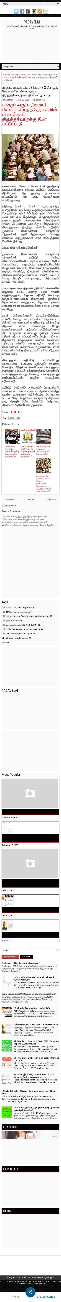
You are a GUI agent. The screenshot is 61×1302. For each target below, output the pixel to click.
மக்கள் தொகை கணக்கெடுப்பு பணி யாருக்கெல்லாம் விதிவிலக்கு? (30, 883)
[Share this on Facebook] (11, 412)
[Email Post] (4, 418)
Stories (15, 1297)
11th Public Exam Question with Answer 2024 (22, 629)
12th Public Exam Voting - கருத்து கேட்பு (25, 909)
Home (6, 74)
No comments (39, 100)
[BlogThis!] (12, 418)
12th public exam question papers (18, 633)
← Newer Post (9, 499)
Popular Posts (10, 957)
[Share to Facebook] (18, 418)
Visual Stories (46, 1297)
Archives (26, 957)
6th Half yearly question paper (16, 638)
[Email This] (9, 418)
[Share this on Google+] (20, 412)
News (5, 642)
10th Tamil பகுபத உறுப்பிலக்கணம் (17, 612)
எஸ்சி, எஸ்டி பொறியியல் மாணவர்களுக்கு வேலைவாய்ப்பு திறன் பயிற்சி (12, 451)
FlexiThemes (14, 1281)
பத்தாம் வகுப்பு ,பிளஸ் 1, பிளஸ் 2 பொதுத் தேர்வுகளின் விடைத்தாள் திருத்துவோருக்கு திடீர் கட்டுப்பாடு (30, 91)
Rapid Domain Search (36, 1283)
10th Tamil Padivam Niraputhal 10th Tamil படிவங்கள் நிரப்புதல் (26, 838)
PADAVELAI (32, 22)
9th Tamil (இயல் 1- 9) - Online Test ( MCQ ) (34, 1074)
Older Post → (52, 499)
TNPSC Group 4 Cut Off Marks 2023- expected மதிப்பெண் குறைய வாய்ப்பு (28, 451)
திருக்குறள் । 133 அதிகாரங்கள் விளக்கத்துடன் (28, 811)
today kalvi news (28, 74)
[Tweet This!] (15, 412)
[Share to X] (15, 418)
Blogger (50, 1277)
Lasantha (40, 1281)
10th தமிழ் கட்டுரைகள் (12, 620)
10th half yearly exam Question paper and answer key (27, 616)
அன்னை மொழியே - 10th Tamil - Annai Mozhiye (29, 934)
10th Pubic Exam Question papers (18, 607)
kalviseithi (14, 74)
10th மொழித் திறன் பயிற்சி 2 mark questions (21, 625)
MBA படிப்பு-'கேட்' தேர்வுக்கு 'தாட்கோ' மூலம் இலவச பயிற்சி (43, 450)
